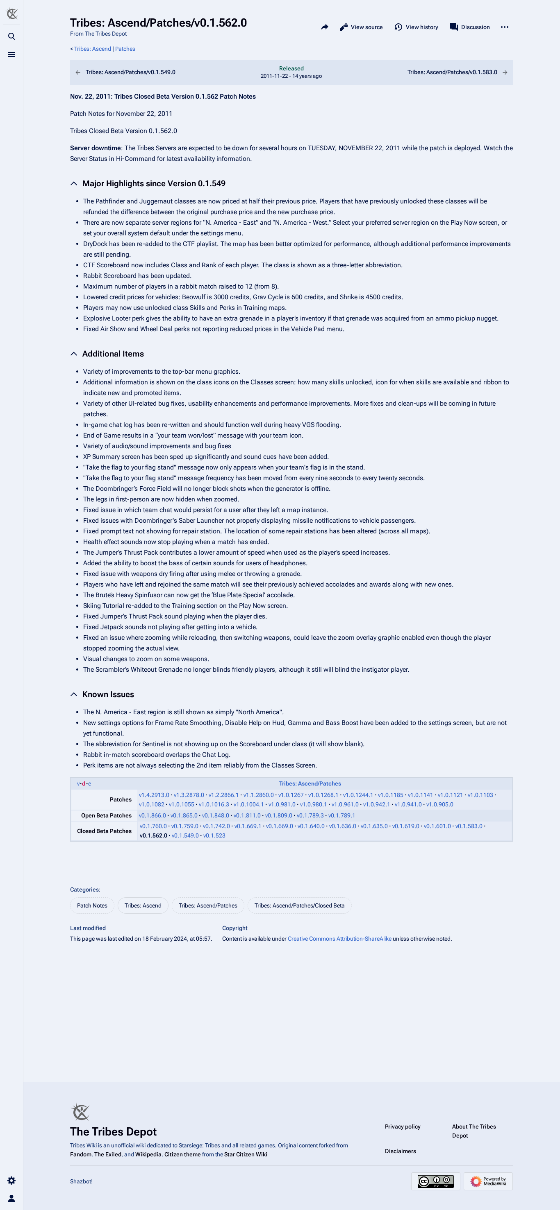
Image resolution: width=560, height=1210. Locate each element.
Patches (125, 48)
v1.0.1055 (181, 804)
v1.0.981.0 (282, 804)
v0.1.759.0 (184, 826)
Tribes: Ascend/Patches (310, 783)
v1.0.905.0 (439, 804)
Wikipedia (148, 1154)
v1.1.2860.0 (259, 795)
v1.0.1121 (450, 795)
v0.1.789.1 (341, 815)
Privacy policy (403, 1126)
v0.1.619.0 (405, 826)
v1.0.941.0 (408, 804)
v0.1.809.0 (278, 815)
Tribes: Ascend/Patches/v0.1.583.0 (438, 72)
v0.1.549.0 (185, 835)
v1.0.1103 (480, 795)
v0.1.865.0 (184, 815)
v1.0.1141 (420, 795)
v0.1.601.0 (437, 826)
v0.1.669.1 (248, 826)
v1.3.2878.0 (189, 795)
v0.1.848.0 (215, 815)
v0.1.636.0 (342, 826)
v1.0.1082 (151, 804)
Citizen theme (182, 1154)
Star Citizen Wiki (245, 1154)
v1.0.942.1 (376, 804)
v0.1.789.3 (310, 815)
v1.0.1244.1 (358, 795)
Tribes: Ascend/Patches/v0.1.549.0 (145, 72)
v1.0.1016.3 (214, 804)
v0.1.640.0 (311, 826)
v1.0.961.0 (345, 804)
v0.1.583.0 (469, 826)
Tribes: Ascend (92, 48)
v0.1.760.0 (153, 826)
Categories (84, 889)
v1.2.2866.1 (224, 795)
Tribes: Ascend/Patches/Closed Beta (300, 905)
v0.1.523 (214, 835)
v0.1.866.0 (152, 815)
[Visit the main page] (11, 13)
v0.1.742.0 (216, 826)
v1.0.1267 (291, 795)
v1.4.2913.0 (154, 795)
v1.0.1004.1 (249, 804)
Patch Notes (92, 905)
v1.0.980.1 (313, 804)
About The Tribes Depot (474, 1131)
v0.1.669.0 (279, 826)
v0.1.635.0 (374, 826)
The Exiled (107, 1154)
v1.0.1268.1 (323, 795)
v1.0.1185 (390, 795)
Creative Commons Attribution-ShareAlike (340, 938)
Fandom (80, 1154)
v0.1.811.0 (247, 815)
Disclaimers (400, 1151)
